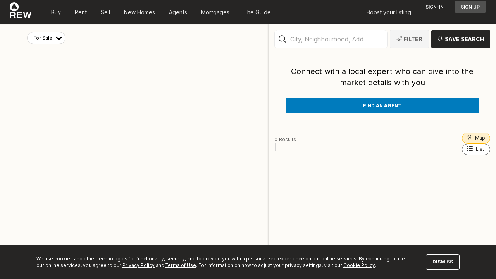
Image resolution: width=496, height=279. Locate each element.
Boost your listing (389, 12)
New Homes (139, 12)
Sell (105, 12)
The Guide (257, 12)
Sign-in (434, 7)
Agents (178, 12)
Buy (56, 12)
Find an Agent (382, 105)
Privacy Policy (138, 265)
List (480, 149)
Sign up (470, 7)
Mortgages (215, 12)
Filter (413, 39)
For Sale (42, 38)
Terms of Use (180, 265)
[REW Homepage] (21, 12)
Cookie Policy (359, 265)
